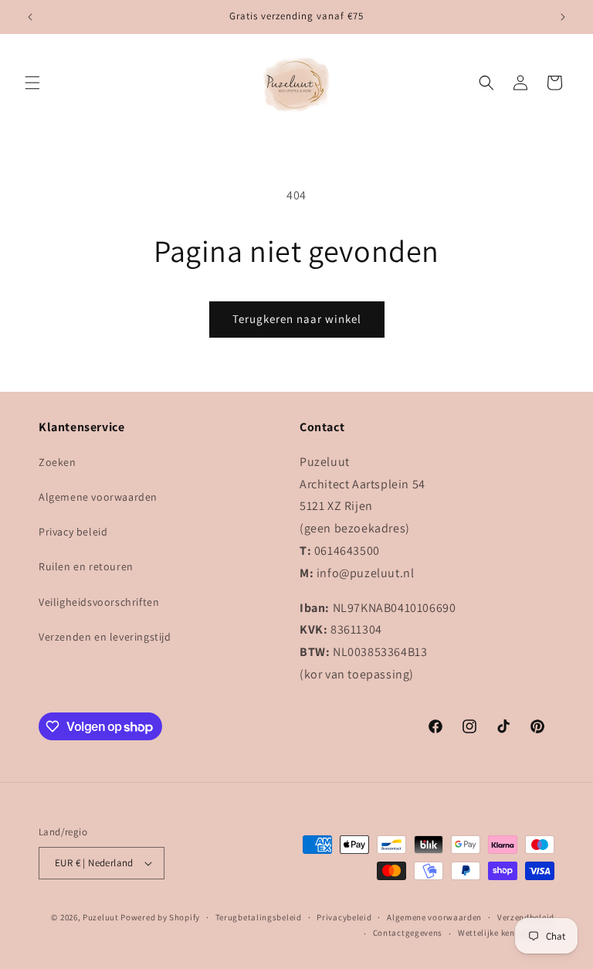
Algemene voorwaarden (98, 497)
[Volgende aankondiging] (563, 17)
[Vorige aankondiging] (30, 17)
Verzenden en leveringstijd (105, 637)
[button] (32, 83)
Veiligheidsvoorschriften (99, 602)
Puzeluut (101, 917)
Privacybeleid (344, 917)
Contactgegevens (408, 932)
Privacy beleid (73, 532)
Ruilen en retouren (86, 566)
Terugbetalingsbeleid (258, 917)
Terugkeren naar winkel (296, 318)
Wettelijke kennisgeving (506, 932)
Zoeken (57, 462)
